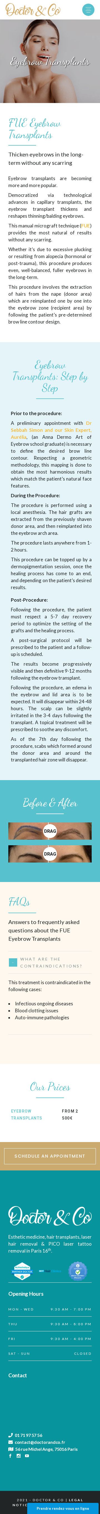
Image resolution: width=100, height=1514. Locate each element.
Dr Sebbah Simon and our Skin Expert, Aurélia (51, 430)
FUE (85, 226)
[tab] (50, 962)
